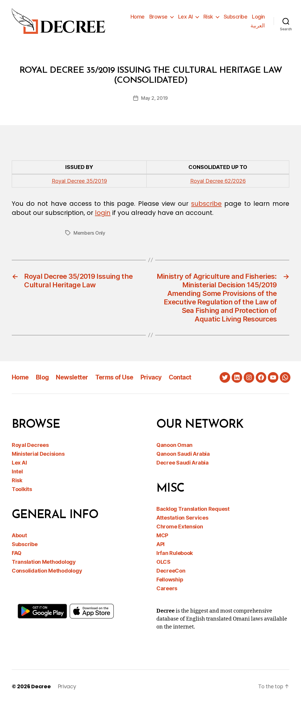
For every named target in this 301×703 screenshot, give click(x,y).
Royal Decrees (30, 445)
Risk (208, 17)
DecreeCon (170, 571)
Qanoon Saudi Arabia (183, 454)
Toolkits (22, 489)
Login (258, 17)
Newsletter (72, 377)
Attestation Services (182, 518)
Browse (158, 17)
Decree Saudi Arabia (182, 463)
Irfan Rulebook (174, 553)
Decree (41, 686)
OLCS (163, 562)
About (19, 535)
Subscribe (236, 17)
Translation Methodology (44, 562)
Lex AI (185, 17)
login (103, 212)
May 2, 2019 (154, 98)
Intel (17, 471)
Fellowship (169, 579)
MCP (162, 535)
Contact (180, 377)
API (160, 544)
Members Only (89, 233)
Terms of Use (114, 377)
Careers (166, 588)
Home (138, 17)
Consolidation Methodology (47, 571)
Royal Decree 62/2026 (218, 181)
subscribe (206, 203)
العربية (257, 25)
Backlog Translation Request (193, 509)
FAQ (16, 553)
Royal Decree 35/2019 (79, 181)
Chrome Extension (179, 526)
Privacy (151, 377)
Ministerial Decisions (38, 454)
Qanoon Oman (174, 445)
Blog (42, 377)
